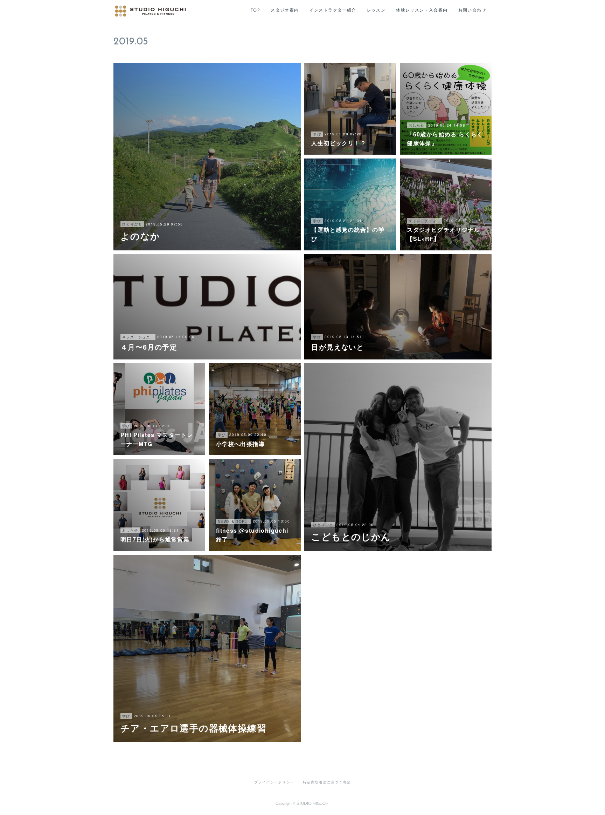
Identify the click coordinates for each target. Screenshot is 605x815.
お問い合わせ (472, 10)
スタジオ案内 (285, 10)
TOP (255, 10)
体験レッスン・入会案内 (421, 10)
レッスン (376, 10)
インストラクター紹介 (333, 10)
